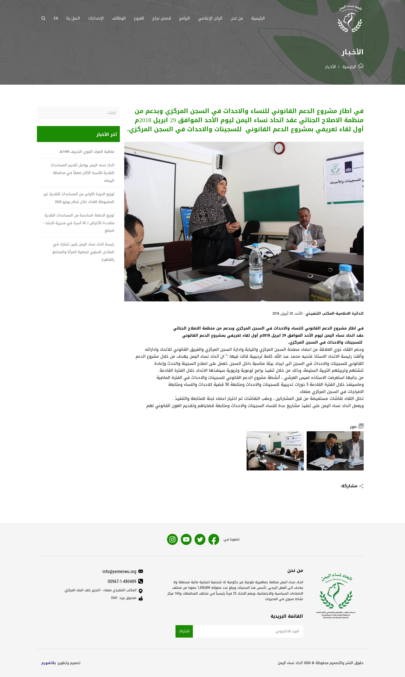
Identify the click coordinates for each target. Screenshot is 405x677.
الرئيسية (349, 67)
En (56, 18)
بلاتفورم (48, 662)
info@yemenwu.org (119, 571)
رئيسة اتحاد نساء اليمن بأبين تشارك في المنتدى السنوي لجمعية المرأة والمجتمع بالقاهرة (83, 252)
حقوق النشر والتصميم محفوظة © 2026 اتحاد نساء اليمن (321, 662)
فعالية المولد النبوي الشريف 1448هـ (86, 151)
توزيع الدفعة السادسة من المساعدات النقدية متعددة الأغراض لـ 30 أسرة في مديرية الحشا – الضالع (78, 223)
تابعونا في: (231, 539)
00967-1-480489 (122, 581)
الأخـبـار (330, 67)
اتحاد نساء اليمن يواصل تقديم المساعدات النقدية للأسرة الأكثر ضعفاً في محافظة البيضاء (82, 173)
